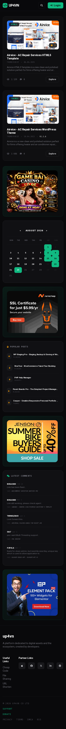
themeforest (13, 62)
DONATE (7, 714)
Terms (19, 719)
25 (18, 270)
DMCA (30, 719)
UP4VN (14, 5)
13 (33, 258)
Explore (52, 79)
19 (25, 264)
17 (10, 264)
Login (57, 5)
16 (55, 258)
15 (48, 258)
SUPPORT (7, 709)
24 (10, 270)
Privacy (7, 719)
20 (33, 264)
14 (40, 258)
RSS (39, 719)
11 (18, 258)
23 (55, 264)
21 (40, 264)
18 (18, 264)
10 (10, 258)
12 (25, 258)
